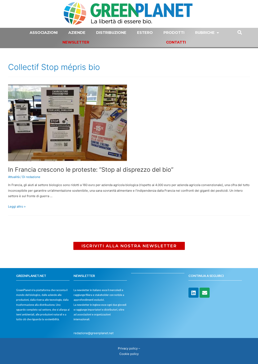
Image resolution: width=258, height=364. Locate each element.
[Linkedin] (193, 293)
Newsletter (75, 42)
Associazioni (44, 32)
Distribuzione (111, 32)
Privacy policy (128, 348)
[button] (129, 246)
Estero (145, 32)
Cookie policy (129, 354)
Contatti (176, 42)
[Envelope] (205, 293)
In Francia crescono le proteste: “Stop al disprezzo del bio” (90, 169)
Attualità (14, 177)
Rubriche (205, 32)
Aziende (76, 32)
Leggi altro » (17, 206)
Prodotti (173, 32)
